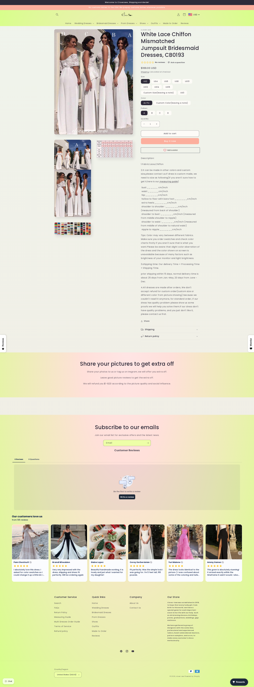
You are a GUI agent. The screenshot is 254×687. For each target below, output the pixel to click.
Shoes (95, 621)
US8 (177, 81)
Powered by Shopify (192, 676)
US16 (168, 87)
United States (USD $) (66, 674)
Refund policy (61, 631)
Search (57, 603)
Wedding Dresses (100, 607)
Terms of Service (62, 626)
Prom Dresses (98, 617)
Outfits (95, 626)
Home (95, 603)
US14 (157, 87)
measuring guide (168, 181)
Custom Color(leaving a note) (172, 103)
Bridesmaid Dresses (101, 612)
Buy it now (170, 141)
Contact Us (135, 607)
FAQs (56, 607)
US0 (182, 92)
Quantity (144, 118)
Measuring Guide (62, 617)
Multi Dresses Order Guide (67, 621)
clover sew (180, 676)
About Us (134, 603)
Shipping (145, 72)
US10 (187, 81)
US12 (146, 87)
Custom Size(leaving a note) (159, 92)
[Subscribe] (148, 443)
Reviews (96, 635)
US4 (156, 81)
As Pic (147, 103)
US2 (145, 81)
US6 (166, 81)
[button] (57, 14)
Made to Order (99, 631)
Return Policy (60, 612)
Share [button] (147, 321)
